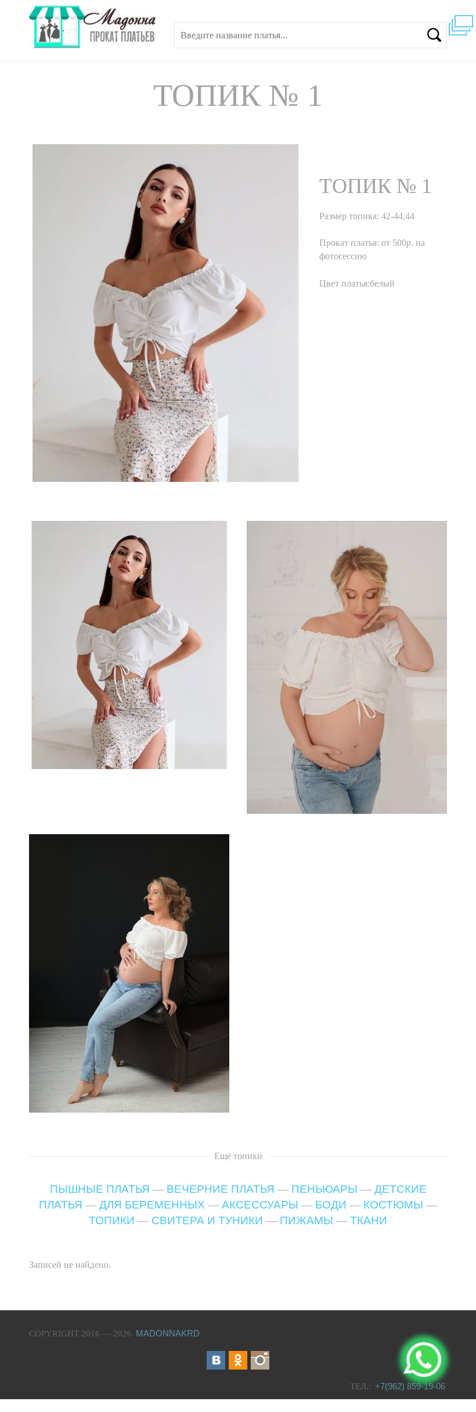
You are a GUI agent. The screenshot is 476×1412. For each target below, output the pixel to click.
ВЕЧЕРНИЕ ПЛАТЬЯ (221, 1189)
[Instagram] (260, 1360)
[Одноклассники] (238, 1360)
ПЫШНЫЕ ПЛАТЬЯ (100, 1189)
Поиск (434, 35)
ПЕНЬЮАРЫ (324, 1189)
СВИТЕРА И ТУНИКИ (207, 1220)
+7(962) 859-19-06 (410, 1386)
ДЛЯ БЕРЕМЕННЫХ (152, 1205)
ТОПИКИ (112, 1220)
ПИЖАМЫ (306, 1220)
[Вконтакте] (216, 1360)
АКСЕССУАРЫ (260, 1205)
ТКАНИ (368, 1220)
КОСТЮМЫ (393, 1205)
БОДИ (331, 1205)
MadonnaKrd (168, 1333)
